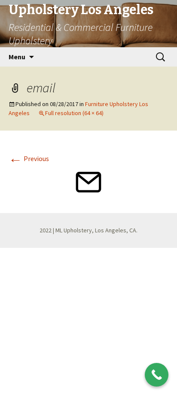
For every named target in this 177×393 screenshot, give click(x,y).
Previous (29, 158)
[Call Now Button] (156, 375)
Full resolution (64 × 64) (74, 113)
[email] (88, 181)
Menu (17, 56)
